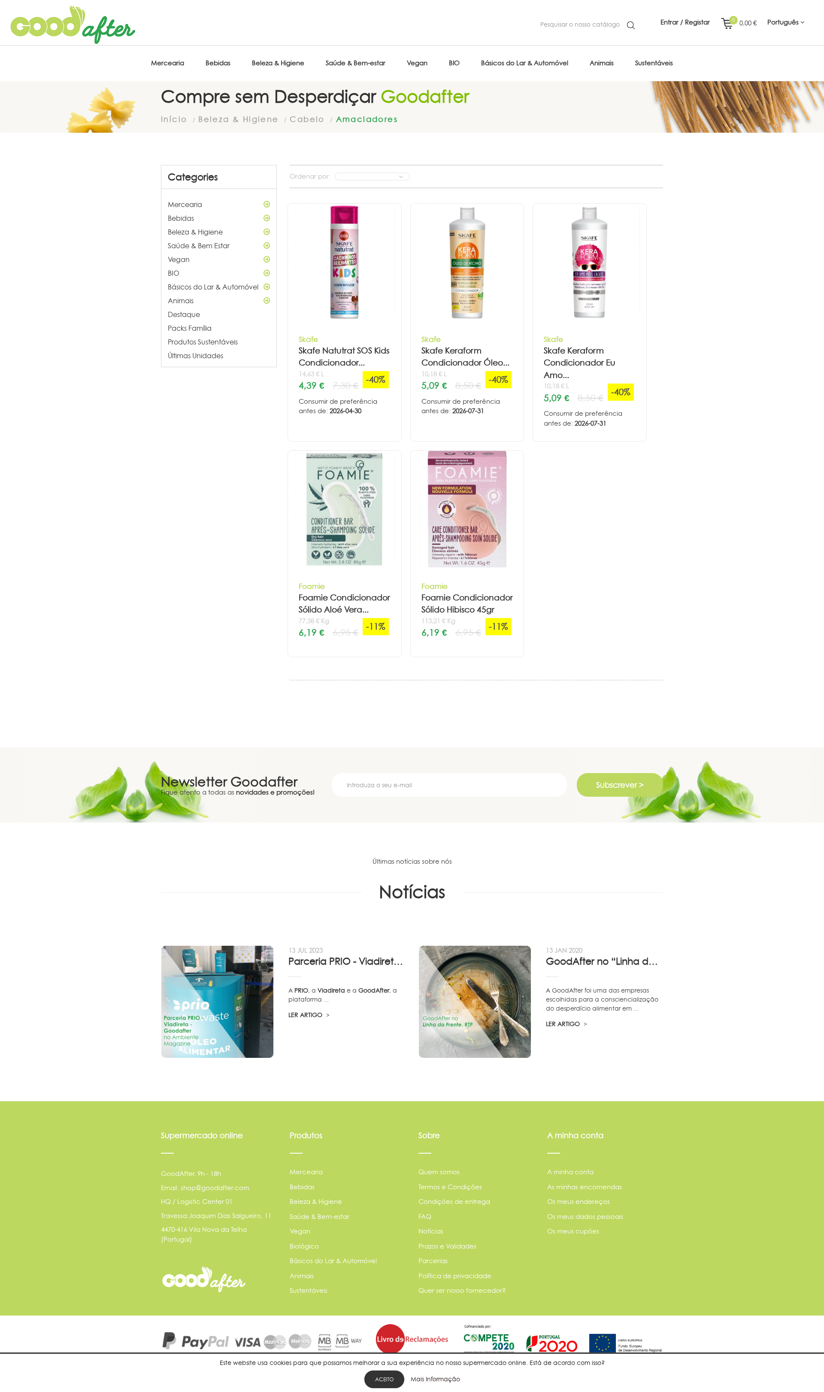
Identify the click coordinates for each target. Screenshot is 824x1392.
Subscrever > (620, 784)
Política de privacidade (454, 1276)
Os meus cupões (573, 1231)
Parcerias (433, 1261)
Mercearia (185, 204)
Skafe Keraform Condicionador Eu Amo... (579, 363)
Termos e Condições (450, 1187)
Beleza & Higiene (195, 232)
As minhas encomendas (584, 1187)
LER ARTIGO (306, 1014)
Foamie (312, 586)
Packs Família (190, 328)
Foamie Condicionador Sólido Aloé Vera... (344, 604)
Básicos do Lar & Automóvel (213, 287)
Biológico (304, 1246)
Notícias (430, 1231)
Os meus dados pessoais (585, 1216)
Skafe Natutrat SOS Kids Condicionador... (344, 357)
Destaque (184, 314)
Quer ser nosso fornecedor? (462, 1290)
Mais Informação (435, 1379)
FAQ (424, 1216)
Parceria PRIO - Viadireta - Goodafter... (346, 961)
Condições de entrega (454, 1201)
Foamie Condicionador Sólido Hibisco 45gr (467, 604)
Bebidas (181, 218)
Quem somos (439, 1172)
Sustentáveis (308, 1290)
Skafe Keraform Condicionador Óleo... (465, 357)
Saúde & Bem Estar (199, 245)
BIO (173, 273)
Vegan (179, 259)
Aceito (384, 1379)
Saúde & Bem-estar (319, 1216)
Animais (181, 300)
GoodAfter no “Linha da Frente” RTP (604, 961)
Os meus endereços (578, 1201)
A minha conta (570, 1172)
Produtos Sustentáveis (203, 342)
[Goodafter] (73, 25)
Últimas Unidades (195, 355)
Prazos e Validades (447, 1246)
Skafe (308, 339)
